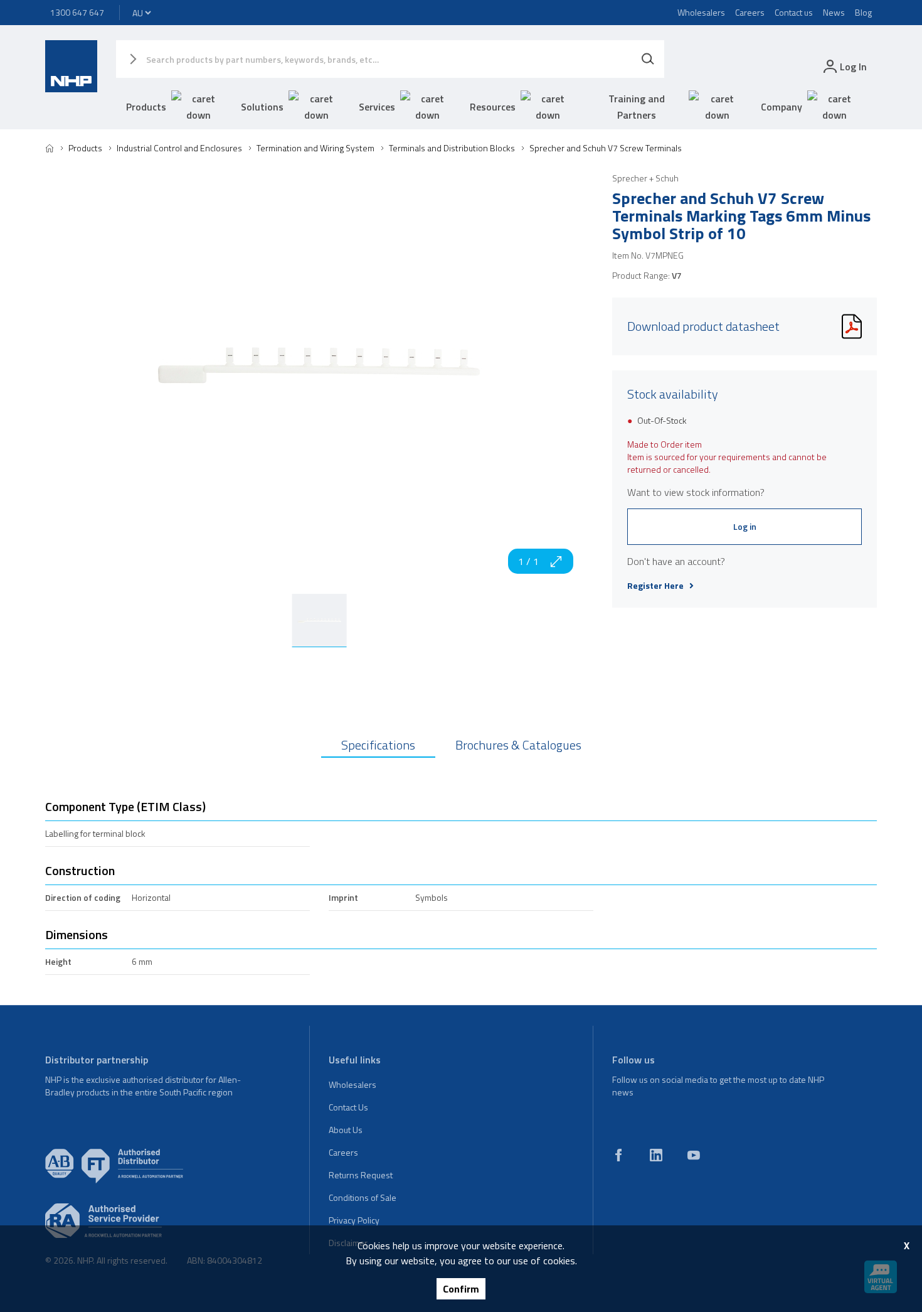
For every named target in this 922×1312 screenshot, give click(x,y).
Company (781, 106)
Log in (744, 526)
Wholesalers (701, 12)
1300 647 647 (77, 12)
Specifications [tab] (378, 745)
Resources (493, 106)
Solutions (262, 106)
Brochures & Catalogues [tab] (518, 745)
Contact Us (348, 1107)
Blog (863, 12)
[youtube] (693, 1155)
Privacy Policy (354, 1220)
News (834, 12)
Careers (750, 12)
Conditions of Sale (362, 1197)
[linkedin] (656, 1155)
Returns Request (361, 1174)
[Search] (648, 59)
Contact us (794, 12)
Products (146, 106)
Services (377, 106)
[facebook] (618, 1155)
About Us (346, 1129)
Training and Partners (636, 106)
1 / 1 (528, 561)
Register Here (655, 585)
